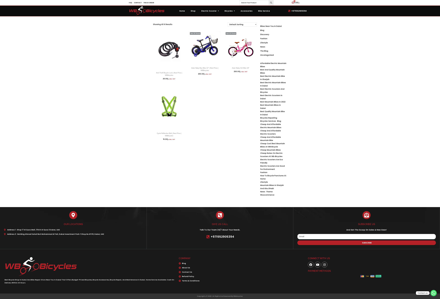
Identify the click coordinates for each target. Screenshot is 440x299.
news (262, 191)
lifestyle (264, 182)
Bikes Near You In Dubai (271, 26)
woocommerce (267, 195)
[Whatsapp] (433, 293)
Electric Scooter (209, 11)
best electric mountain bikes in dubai (273, 84)
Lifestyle (264, 42)
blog (262, 30)
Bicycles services (268, 121)
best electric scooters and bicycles (272, 90)
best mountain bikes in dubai (270, 106)
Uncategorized (267, 55)
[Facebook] (311, 264)
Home (182, 11)
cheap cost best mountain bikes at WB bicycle (272, 145)
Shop (193, 11)
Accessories (247, 11)
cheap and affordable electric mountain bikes (270, 126)
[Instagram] (324, 264)
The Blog (264, 51)
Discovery (264, 34)
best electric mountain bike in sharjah (272, 78)
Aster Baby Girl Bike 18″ (240, 68)
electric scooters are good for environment (272, 167)
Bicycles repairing (268, 118)
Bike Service (264, 11)
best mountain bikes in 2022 (272, 102)
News (262, 47)
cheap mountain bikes (270, 150)
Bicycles (229, 11)
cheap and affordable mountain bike (270, 139)
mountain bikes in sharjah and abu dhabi (272, 187)
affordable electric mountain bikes (273, 65)
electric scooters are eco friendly (271, 161)
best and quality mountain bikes (272, 71)
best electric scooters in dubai (271, 97)
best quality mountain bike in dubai (272, 113)
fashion (263, 172)
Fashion (263, 38)
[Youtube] (317, 264)
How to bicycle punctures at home (273, 177)
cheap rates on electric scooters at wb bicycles (271, 155)
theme (269, 191)
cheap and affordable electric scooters (270, 132)
